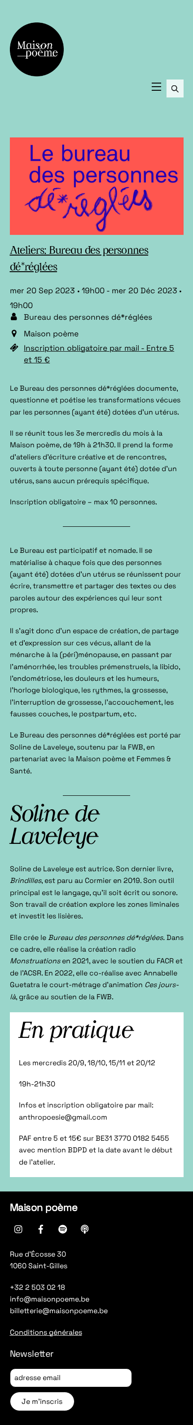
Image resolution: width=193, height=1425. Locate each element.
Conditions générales (46, 1332)
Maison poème (44, 1207)
